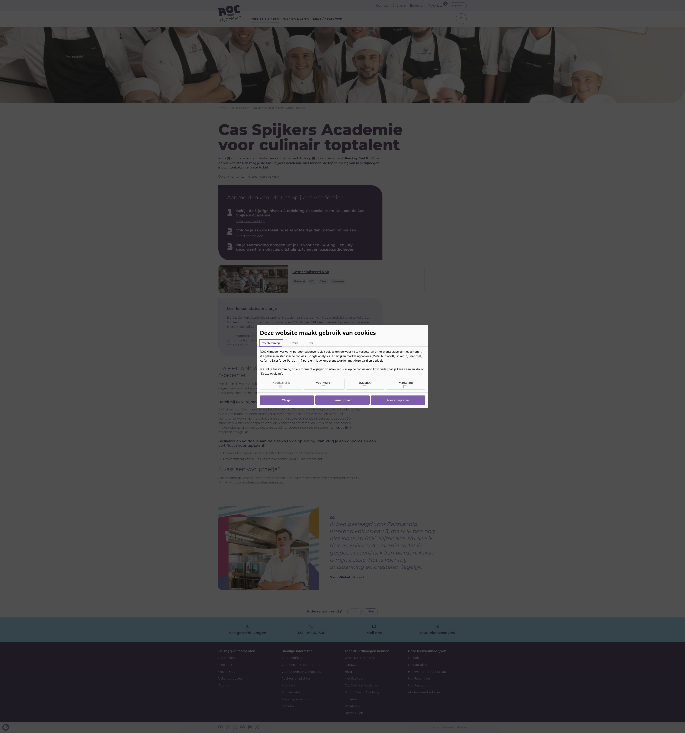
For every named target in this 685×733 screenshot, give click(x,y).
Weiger (287, 400)
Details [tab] (294, 343)
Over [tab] (310, 343)
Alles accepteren (398, 400)
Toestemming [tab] (271, 343)
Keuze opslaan (342, 400)
